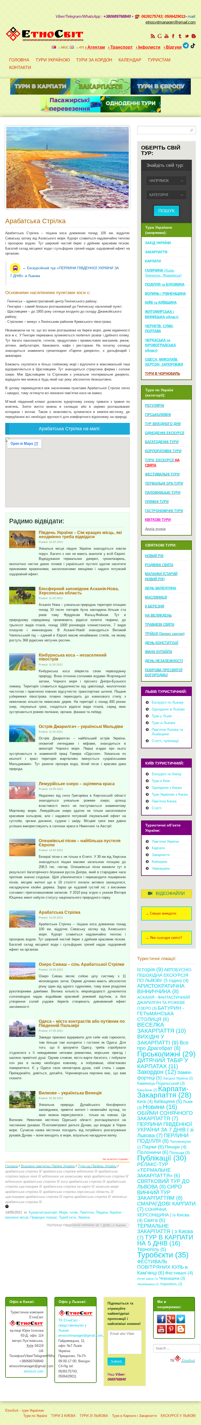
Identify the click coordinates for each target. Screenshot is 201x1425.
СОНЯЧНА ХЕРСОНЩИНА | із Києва (163, 1215)
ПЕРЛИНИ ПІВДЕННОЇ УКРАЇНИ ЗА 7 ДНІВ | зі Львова (86, 1225)
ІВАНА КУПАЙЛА (158, 652)
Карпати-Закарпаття (164, 1092)
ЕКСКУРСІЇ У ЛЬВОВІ (178, 1416)
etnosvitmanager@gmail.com (80, 1335)
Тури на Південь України (97, 1166)
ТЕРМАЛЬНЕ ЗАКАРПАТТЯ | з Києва (165, 1231)
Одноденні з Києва (167, 788)
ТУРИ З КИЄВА (63, 1416)
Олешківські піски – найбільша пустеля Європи (79, 842)
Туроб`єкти (67, 1217)
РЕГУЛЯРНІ (154, 405)
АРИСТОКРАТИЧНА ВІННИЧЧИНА (161, 989)
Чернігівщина (148, 1284)
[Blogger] (194, 36)
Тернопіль (151, 1249)
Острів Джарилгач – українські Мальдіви (81, 726)
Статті (156, 808)
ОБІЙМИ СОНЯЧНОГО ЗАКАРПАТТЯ (165, 1116)
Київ (145, 1101)
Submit (116, 1361)
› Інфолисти (148, 47)
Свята (154, 1220)
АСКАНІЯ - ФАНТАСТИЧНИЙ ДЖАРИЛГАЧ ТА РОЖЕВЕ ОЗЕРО (163, 1002)
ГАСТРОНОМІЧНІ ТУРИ (164, 511)
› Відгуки (173, 47)
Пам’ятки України (165, 841)
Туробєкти (163, 1254)
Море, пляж (68, 1212)
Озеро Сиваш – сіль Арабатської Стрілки (81, 964)
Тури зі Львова (163, 723)
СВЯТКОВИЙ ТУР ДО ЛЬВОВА (163, 1184)
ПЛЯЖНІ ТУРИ (157, 502)
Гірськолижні (166, 1054)
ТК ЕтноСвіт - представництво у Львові (72, 1325)
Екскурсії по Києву (167, 774)
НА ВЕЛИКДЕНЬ (158, 615)
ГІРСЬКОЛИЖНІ (158, 415)
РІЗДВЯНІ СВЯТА (159, 565)
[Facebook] (173, 36)
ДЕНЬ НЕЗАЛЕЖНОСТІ (164, 661)
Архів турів (155, 529)
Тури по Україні (35, 1416)
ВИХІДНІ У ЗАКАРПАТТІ (157, 1039)
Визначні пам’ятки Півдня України (48, 1166)
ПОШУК (166, 210)
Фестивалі (179, 1273)
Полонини (152, 1152)
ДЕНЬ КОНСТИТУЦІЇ (161, 643)
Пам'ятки (87, 1212)
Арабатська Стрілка (35, 221)
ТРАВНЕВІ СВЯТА (159, 625)
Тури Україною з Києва (170, 794)
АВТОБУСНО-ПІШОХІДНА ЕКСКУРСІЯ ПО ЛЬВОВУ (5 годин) (164, 975)
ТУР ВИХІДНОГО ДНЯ (163, 424)
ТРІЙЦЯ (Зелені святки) (165, 634)
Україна (84, 1217)
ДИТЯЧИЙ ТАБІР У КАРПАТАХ (162, 1063)
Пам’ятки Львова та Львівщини (167, 732)
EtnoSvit (188, 1361)
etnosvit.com (33, 1371)
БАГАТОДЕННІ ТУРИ (161, 442)
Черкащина (161, 868)
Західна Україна (178, 1078)
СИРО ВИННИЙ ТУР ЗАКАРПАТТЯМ (160, 1192)
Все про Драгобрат (162, 1045)
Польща (179, 1152)
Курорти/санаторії (43, 1212)
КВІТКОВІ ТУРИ (158, 520)
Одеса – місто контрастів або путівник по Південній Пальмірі (82, 1023)
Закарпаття (161, 855)
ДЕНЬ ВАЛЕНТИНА (160, 588)
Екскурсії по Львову (168, 702)
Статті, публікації (165, 741)
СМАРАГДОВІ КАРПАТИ (166, 1206)
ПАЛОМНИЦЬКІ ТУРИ (162, 493)
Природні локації (43, 1217)
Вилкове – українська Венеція (70, 1093)
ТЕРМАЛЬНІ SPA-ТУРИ (164, 483)
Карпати (158, 848)
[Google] (160, 36)
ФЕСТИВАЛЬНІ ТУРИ (162, 474)
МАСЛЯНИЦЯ (156, 597)
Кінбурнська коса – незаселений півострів (73, 657)
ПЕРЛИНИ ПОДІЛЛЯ (162, 1138)
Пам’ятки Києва (164, 801)
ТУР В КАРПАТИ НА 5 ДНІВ (165, 1240)
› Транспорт (120, 47)
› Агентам (95, 47)
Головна (11, 1166)
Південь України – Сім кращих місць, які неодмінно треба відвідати (80, 534)
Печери (176, 1147)
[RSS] (153, 36)
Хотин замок (147, 1278)
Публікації (161, 1158)
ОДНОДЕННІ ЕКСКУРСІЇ (164, 433)
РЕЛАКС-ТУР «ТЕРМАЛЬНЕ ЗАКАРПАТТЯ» (158, 1170)
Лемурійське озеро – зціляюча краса (77, 784)
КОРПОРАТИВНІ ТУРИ (163, 451)
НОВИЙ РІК (154, 556)
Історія (150, 969)
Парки (153, 1147)
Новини (160, 1106)
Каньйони (147, 1090)
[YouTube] (166, 36)
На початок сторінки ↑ (116, 1159)
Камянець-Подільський (161, 1083)
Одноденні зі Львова (168, 709)
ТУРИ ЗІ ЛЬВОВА (94, 1416)
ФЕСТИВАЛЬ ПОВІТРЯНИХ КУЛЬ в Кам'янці (162, 1267)
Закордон (156, 1071)
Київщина (159, 862)
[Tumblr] (180, 36)
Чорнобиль (171, 1284)
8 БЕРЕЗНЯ (154, 606)
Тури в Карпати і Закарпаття (134, 1416)
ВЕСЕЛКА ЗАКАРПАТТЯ (161, 1027)
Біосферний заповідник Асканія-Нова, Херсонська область (79, 591)
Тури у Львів (162, 716)
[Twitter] (187, 36)
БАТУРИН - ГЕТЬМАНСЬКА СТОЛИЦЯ (160, 1013)
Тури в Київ (161, 781)
